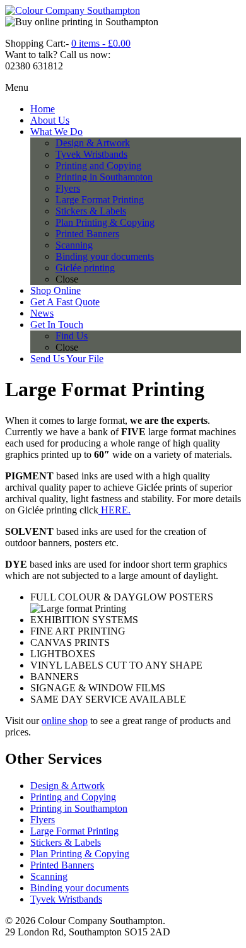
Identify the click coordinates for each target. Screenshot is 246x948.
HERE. (114, 510)
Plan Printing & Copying (79, 853)
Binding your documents (79, 887)
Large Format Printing (74, 831)
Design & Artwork (67, 785)
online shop (65, 720)
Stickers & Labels (65, 842)
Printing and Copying (73, 797)
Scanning (48, 876)
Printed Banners (62, 865)
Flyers (42, 819)
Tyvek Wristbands (66, 899)
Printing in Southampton (78, 808)
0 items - (101, 43)
